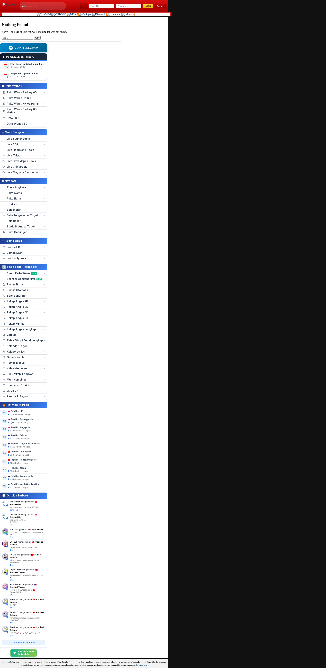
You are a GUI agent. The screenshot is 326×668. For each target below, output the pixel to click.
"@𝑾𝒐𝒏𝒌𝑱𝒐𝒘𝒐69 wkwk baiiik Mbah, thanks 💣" (26, 576)
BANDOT (14, 612)
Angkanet (6, 662)
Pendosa (14, 599)
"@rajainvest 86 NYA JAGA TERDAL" (24, 507)
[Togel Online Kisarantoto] (114, 14)
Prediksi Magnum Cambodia (25, 443)
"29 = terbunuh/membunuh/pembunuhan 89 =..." (26, 533)
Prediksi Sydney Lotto (22, 476)
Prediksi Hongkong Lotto (24, 459)
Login (148, 6)
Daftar (160, 6)
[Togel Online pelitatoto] (128, 14)
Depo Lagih (15, 569)
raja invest (15, 501)
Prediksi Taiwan (19, 435)
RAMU (13, 554)
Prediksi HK (17, 411)
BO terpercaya (141, 665)
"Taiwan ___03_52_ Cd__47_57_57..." (25, 633)
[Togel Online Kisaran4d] (99, 14)
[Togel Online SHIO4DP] (44, 14)
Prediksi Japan (18, 467)
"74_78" (13, 605)
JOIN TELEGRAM (27, 47)
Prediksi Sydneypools (22, 419)
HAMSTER (15, 584)
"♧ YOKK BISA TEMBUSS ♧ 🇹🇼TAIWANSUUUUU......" (22, 591)
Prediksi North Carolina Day (25, 484)
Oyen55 (13, 542)
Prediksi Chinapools (21, 451)
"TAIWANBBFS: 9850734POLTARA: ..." (25, 547)
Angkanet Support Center (24, 73)
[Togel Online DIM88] (72, 14)
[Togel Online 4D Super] (85, 14)
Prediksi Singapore (20, 427)
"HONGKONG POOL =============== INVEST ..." (27, 521)
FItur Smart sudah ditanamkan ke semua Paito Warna (39, 64)
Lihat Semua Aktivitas (23, 642)
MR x (12, 529)
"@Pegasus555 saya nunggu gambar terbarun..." (25, 619)
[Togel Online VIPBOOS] (59, 14)
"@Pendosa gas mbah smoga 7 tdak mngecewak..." (24, 561)
